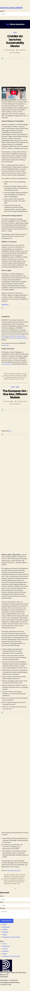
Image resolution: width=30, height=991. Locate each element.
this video (6, 345)
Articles (4, 929)
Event (13, 387)
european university (16, 377)
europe (6, 375)
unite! (18, 883)
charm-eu (6, 373)
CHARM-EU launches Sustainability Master (15, 41)
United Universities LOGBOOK (11, 8)
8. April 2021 (21, 50)
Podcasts (5, 932)
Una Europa (10, 870)
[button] (15, 941)
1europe (6, 874)
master (22, 379)
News (15, 32)
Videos (4, 934)
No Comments (16, 52)
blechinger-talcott (14, 874)
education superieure (16, 373)
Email (1, 902)
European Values (8, 336)
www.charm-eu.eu (7, 364)
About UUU (6, 927)
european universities (17, 878)
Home (4, 924)
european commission (14, 375)
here (10, 431)
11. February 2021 (22, 401)
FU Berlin (17, 870)
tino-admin (12, 50)
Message (2, 908)
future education (20, 880)
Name (1, 896)
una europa (13, 883)
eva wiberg (12, 880)
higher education (15, 379)
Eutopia (6, 880)
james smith (17, 881)
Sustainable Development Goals (18, 338)
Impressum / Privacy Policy (11, 937)
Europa (24, 373)
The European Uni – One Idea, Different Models (15, 394)
